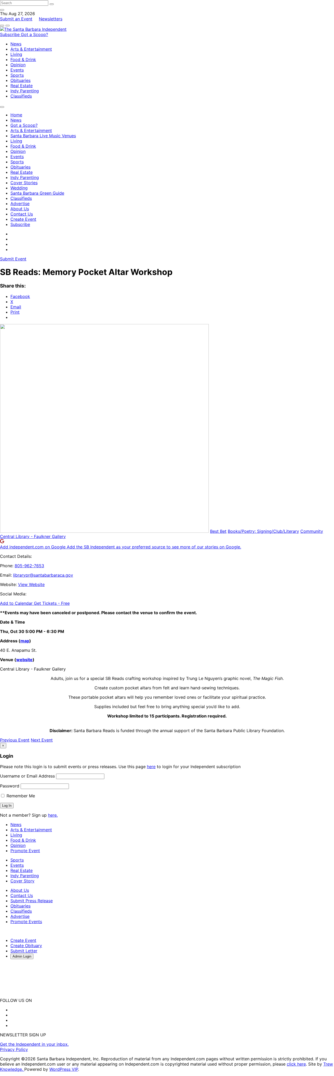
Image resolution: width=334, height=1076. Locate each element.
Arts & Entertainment (31, 49)
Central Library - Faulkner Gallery (33, 536)
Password (9, 785)
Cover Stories (24, 182)
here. (53, 815)
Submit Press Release (31, 900)
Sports (17, 75)
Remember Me (20, 795)
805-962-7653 (29, 565)
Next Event (42, 740)
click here (296, 1064)
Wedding (19, 187)
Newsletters (50, 18)
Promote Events (26, 921)
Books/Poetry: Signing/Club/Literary (263, 531)
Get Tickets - (52, 603)
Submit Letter (23, 950)
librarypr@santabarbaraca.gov (43, 575)
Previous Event (14, 740)
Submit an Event (16, 18)
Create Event (23, 219)
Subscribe (10, 34)
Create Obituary (26, 945)
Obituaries (20, 80)
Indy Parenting (24, 90)
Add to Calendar (17, 603)
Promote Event (25, 850)
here (151, 766)
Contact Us (21, 214)
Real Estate (21, 85)
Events (17, 70)
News (15, 43)
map (24, 640)
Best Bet (218, 531)
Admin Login (22, 956)
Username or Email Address (27, 776)
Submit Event (13, 258)
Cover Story (22, 880)
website (24, 659)
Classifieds (21, 96)
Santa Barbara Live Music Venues (43, 135)
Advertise (19, 203)
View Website (31, 584)
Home (16, 114)
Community (311, 531)
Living (16, 54)
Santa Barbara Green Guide (37, 193)
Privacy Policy (14, 1049)
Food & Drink (23, 59)
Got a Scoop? (34, 34)
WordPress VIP (63, 1069)
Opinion (18, 64)
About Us (19, 208)
